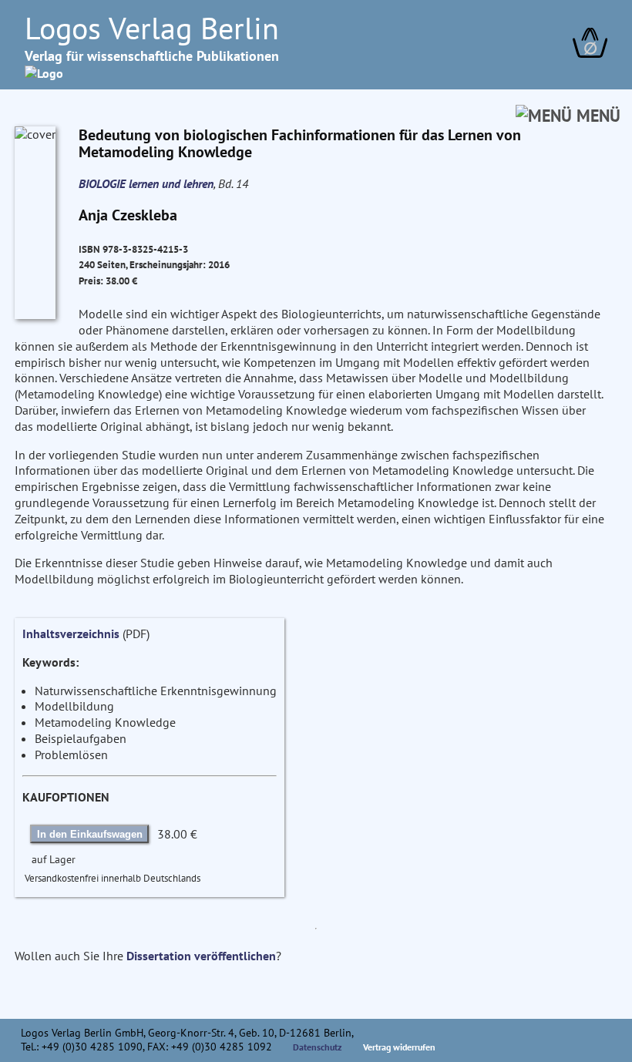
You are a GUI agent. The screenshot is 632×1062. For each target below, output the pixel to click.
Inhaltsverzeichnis (70, 633)
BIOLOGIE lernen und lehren (146, 183)
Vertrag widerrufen (399, 1047)
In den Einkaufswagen (90, 834)
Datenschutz (317, 1047)
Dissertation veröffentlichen (201, 955)
